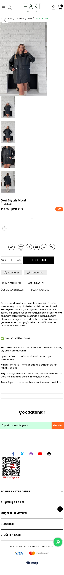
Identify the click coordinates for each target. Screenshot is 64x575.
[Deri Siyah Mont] (8, 228)
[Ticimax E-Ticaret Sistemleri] (32, 563)
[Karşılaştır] (36, 247)
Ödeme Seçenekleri (12, 289)
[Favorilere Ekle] (21, 247)
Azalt (3, 260)
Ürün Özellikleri (11, 283)
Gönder (58, 425)
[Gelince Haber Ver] (52, 247)
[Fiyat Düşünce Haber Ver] (44, 247)
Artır (19, 260)
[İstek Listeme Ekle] (29, 247)
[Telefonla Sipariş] (11, 247)
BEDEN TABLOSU (40, 289)
